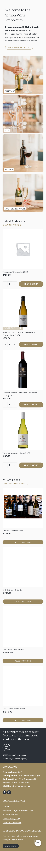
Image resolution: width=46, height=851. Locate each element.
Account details (10, 814)
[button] (31, 284)
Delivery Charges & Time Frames (18, 810)
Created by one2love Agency (15, 759)
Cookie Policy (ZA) (11, 818)
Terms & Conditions (12, 822)
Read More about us (19, 47)
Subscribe (10, 846)
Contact (7, 806)
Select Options (23, 542)
